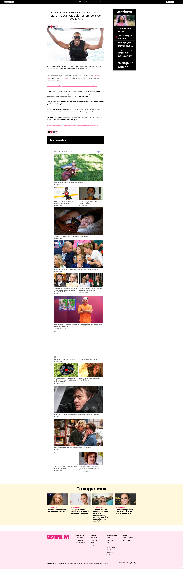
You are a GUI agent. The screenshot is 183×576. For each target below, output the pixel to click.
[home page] (9, 2)
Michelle (67, 78)
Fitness (101, 2)
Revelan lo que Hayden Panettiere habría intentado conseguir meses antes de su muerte (125, 44)
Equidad (108, 2)
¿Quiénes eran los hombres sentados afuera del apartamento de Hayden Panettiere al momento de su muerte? (101, 515)
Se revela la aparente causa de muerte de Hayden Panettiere (124, 512)
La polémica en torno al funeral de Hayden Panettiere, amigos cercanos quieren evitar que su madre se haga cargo (125, 54)
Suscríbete (170, 2)
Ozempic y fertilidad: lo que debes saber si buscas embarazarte (125, 37)
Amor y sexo (73, 2)
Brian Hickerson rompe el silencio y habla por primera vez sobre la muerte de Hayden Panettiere (125, 64)
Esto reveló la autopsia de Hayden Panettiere (57, 511)
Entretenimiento (83, 2)
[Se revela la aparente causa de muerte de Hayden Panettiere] (125, 499)
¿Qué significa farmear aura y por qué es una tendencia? (125, 30)
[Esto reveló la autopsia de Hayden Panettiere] (57, 499)
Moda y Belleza (93, 2)
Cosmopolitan (80, 22)
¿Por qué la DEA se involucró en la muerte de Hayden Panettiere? (80, 512)
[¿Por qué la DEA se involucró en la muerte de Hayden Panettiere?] (80, 499)
